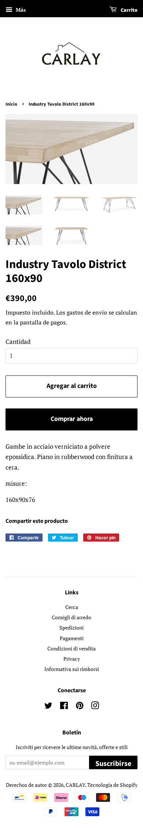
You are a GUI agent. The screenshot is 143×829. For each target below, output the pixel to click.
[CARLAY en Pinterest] (80, 706)
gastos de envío (87, 312)
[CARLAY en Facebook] (64, 706)
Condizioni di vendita (71, 648)
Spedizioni (71, 627)
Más (20, 9)
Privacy (71, 658)
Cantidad (18, 341)
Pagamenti (72, 638)
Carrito (129, 10)
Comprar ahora (72, 418)
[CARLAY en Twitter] (48, 706)
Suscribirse (113, 764)
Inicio (11, 104)
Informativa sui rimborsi (71, 668)
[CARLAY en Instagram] (95, 706)
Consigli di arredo (71, 617)
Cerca (71, 607)
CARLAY (75, 784)
